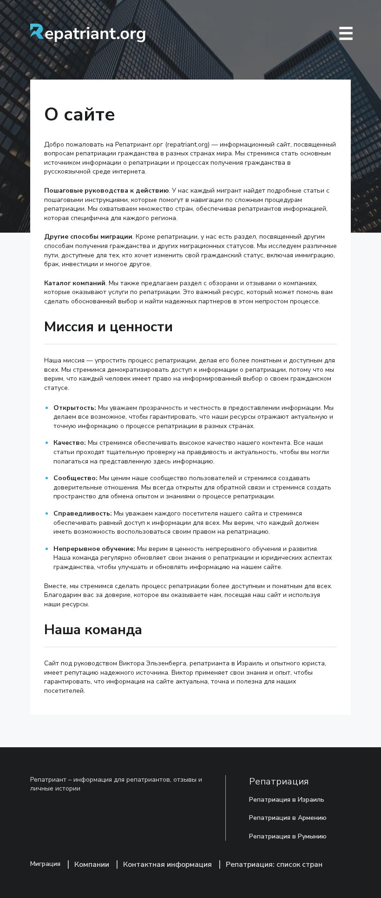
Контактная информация (167, 864)
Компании (91, 864)
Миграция (45, 863)
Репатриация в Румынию (288, 836)
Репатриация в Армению (288, 817)
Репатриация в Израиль (286, 799)
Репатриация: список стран (274, 864)
